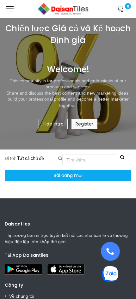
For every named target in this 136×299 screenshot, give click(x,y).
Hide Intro (53, 124)
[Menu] (9, 8)
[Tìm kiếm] (122, 157)
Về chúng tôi (21, 296)
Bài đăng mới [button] (68, 175)
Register (84, 124)
